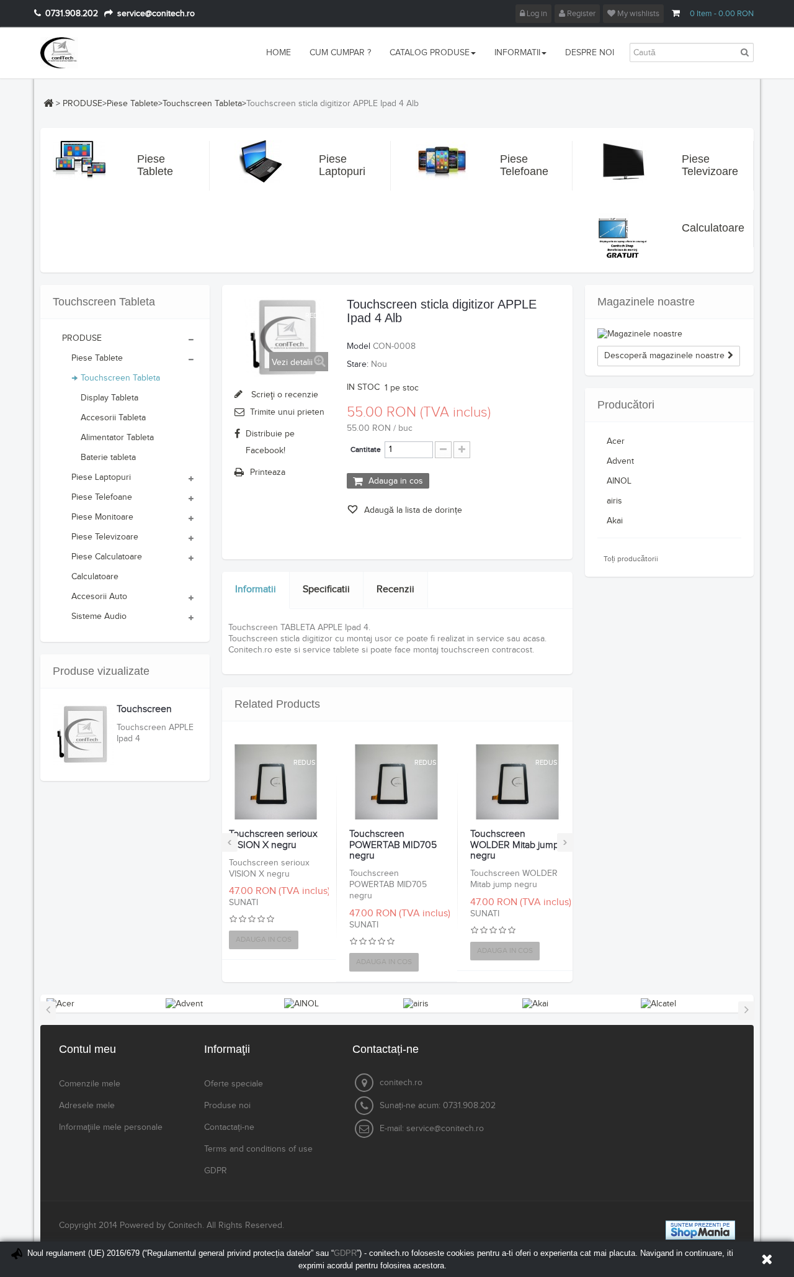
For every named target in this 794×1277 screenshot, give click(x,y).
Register (580, 14)
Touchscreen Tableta (202, 104)
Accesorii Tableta (113, 418)
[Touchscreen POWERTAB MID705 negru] (396, 782)
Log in (536, 14)
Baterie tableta (108, 458)
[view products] (60, 1003)
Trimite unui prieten (287, 412)
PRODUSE (82, 104)
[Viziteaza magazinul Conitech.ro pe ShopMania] (700, 1230)
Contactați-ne (229, 1127)
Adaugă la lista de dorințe (412, 510)
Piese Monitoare (102, 517)
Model (358, 346)
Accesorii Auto (99, 597)
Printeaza (267, 472)
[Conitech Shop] (94, 52)
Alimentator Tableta (117, 438)
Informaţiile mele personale (111, 1127)
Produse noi (227, 1106)
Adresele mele (87, 1106)
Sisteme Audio (99, 616)
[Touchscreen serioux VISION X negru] (276, 782)
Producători (625, 405)
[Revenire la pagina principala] (48, 103)
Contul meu (87, 1049)
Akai (615, 521)
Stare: (357, 364)
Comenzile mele (89, 1084)
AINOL (619, 481)
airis (614, 501)
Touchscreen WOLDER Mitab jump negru (514, 845)
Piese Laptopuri (334, 165)
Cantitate (365, 449)
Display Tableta (109, 398)
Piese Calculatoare (106, 557)
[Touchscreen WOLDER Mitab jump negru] (517, 782)
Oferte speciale (233, 1084)
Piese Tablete (132, 104)
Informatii (255, 589)
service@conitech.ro (445, 1129)
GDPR (215, 1171)
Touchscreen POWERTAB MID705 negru (393, 845)
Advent (620, 461)
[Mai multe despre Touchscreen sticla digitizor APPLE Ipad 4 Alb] (83, 734)
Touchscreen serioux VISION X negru (273, 840)
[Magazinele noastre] (669, 334)
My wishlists (637, 14)
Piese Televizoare (696, 165)
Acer (616, 441)
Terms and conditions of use (258, 1149)
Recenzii (395, 589)
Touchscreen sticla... (144, 714)
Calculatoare (696, 228)
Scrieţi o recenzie (283, 395)
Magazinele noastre (646, 302)
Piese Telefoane (515, 165)
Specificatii (326, 589)
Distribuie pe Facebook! (270, 442)
